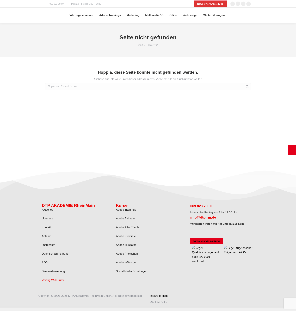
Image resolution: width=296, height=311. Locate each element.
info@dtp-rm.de (203, 217)
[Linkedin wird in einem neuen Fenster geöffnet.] (238, 4)
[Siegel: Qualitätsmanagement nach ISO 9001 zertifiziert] (206, 261)
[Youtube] (213, 232)
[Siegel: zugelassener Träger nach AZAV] (238, 252)
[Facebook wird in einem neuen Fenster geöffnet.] (232, 4)
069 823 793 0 (57, 4)
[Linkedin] (222, 232)
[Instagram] (204, 232)
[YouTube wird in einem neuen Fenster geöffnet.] (248, 4)
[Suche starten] (250, 15)
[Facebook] (194, 232)
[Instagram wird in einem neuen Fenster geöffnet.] (243, 4)
